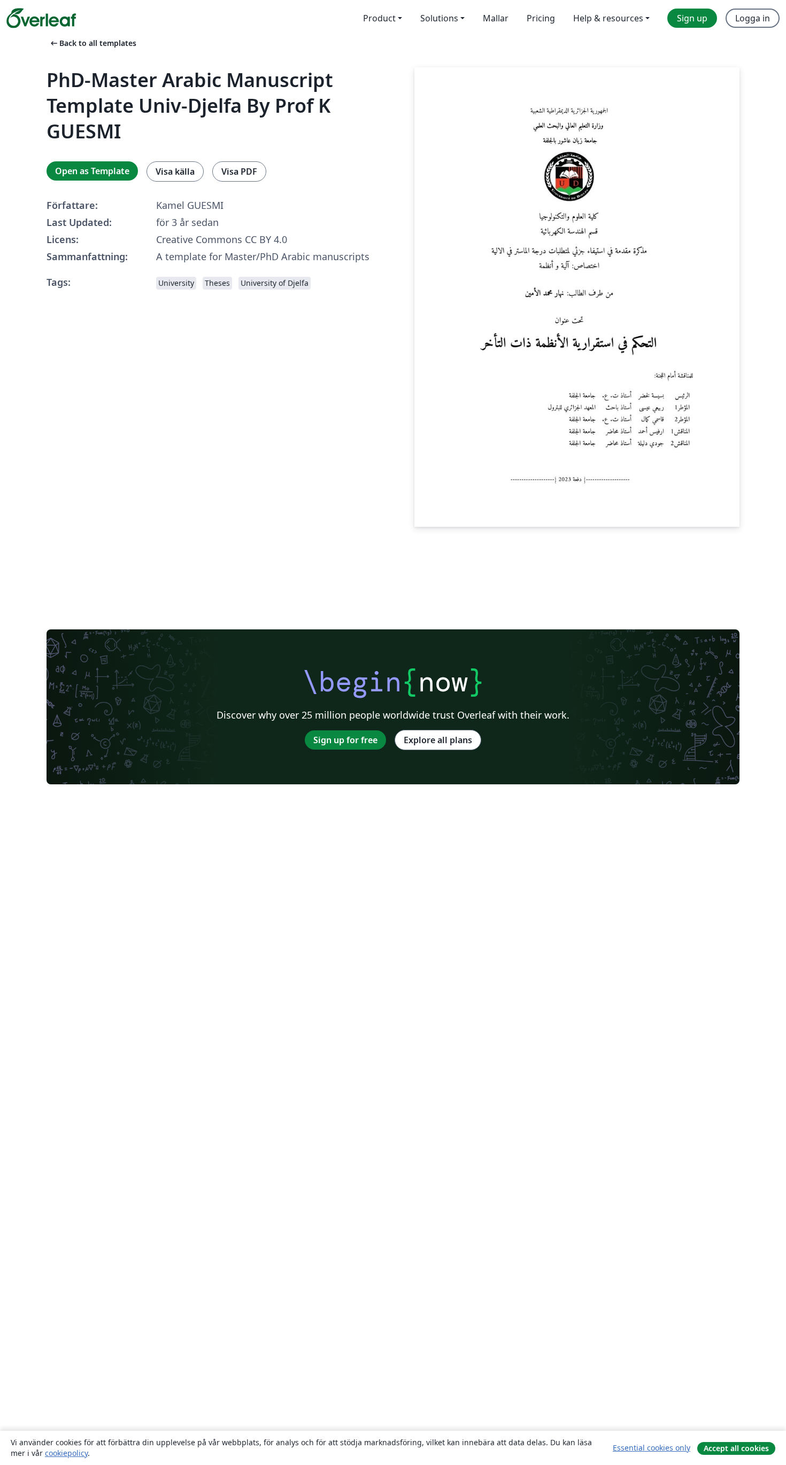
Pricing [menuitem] (541, 18)
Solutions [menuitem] (439, 18)
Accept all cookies (736, 1448)
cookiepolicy (66, 1453)
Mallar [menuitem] (495, 18)
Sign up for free (345, 740)
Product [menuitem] (379, 18)
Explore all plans (438, 740)
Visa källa (175, 171)
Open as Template (92, 171)
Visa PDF (239, 171)
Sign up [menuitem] (692, 18)
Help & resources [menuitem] (608, 18)
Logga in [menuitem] (752, 18)
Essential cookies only (651, 1448)
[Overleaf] (41, 18)
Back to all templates (92, 43)
